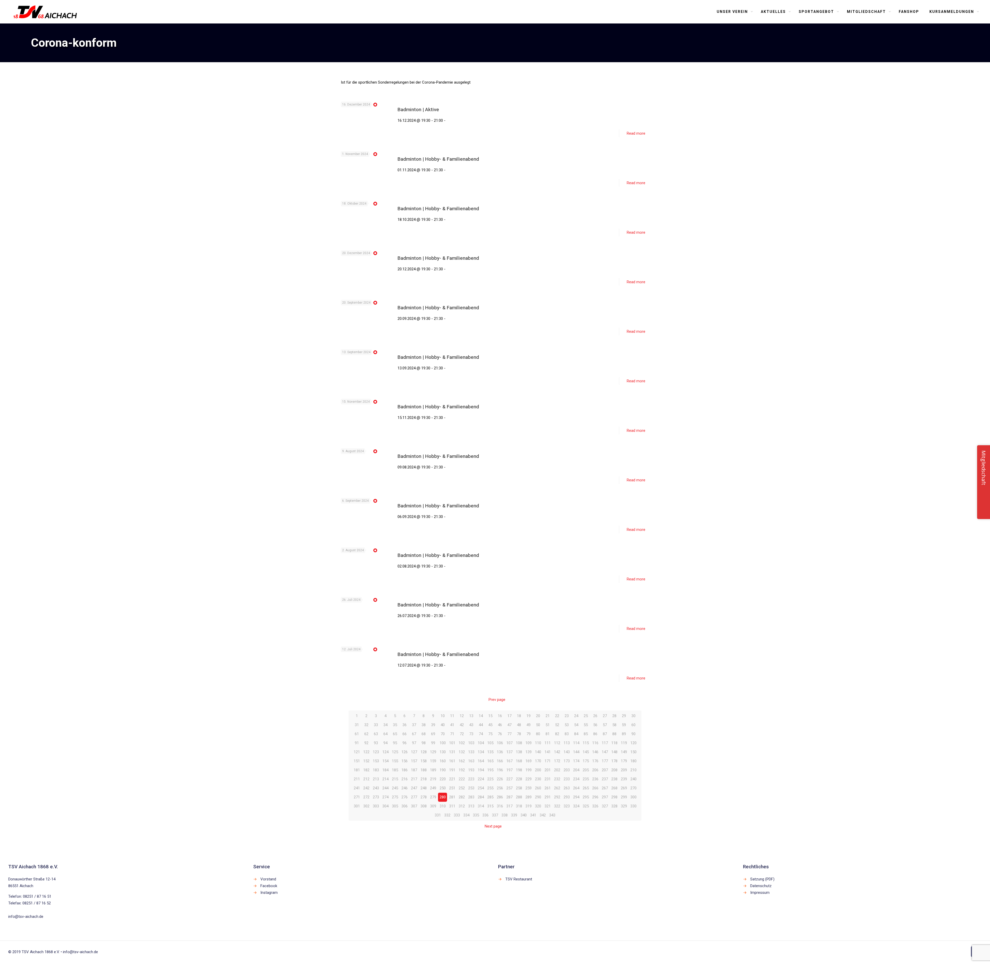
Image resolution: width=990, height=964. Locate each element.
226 (500, 779)
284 (481, 797)
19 (528, 716)
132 (462, 752)
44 (481, 725)
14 (481, 716)
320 (538, 806)
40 (443, 725)
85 (586, 734)
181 (357, 770)
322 (557, 806)
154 (385, 761)
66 (404, 734)
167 (509, 761)
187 (414, 770)
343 (552, 815)
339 (514, 815)
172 (557, 761)
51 (548, 725)
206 (595, 770)
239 (624, 779)
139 (528, 752)
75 (490, 734)
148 (614, 752)
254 (481, 788)
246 (404, 788)
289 (528, 797)
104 (481, 743)
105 (490, 743)
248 (423, 788)
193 (471, 770)
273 (376, 797)
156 (404, 761)
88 (614, 734)
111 (547, 743)
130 (443, 752)
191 (452, 770)
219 (433, 779)
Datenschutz (761, 886)
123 (376, 752)
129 (433, 752)
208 (614, 770)
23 (567, 716)
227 (509, 779)
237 (605, 779)
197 (509, 770)
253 (471, 788)
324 (576, 806)
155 (395, 761)
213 (376, 779)
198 (519, 770)
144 (576, 752)
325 (586, 806)
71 (452, 734)
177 (605, 761)
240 (633, 779)
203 (567, 770)
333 (457, 815)
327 (605, 806)
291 (547, 797)
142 (557, 752)
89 (624, 734)
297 (605, 797)
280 (443, 797)
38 (424, 725)
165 (490, 761)
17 (509, 716)
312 (462, 806)
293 (567, 797)
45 (490, 725)
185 (395, 770)
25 (586, 716)
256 (500, 788)
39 (433, 725)
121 (357, 752)
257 (509, 788)
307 (414, 806)
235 (586, 779)
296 (595, 797)
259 (528, 788)
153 (376, 761)
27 (605, 716)
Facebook (268, 886)
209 (624, 770)
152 (366, 761)
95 (395, 743)
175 (586, 761)
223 (471, 779)
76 (500, 734)
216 (404, 779)
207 (605, 770)
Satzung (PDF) (762, 879)
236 (595, 779)
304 (385, 806)
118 (614, 743)
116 (595, 743)
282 (462, 797)
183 (376, 770)
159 (433, 761)
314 (481, 806)
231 (547, 779)
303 (376, 806)
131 (452, 752)
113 (567, 743)
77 (509, 734)
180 (633, 761)
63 (376, 734)
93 (376, 743)
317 (509, 806)
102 (462, 743)
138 (519, 752)
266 (595, 788)
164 (481, 761)
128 (423, 752)
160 (443, 761)
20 (538, 716)
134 (481, 752)
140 (538, 752)
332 (447, 815)
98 (424, 743)
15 (490, 716)
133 (471, 752)
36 (404, 725)
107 (509, 743)
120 (633, 743)
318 (519, 806)
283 (471, 797)
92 (366, 743)
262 (557, 788)
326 (595, 806)
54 (576, 725)
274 (385, 797)
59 (624, 725)
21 (548, 716)
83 (567, 734)
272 (366, 797)
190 (443, 770)
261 (547, 788)
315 (490, 806)
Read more (636, 133)
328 (614, 806)
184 (385, 770)
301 (357, 806)
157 (414, 761)
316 (500, 806)
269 (624, 788)
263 (567, 788)
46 (500, 725)
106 (500, 743)
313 (471, 806)
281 (452, 797)
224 (481, 779)
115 (586, 743)
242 (366, 788)
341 (533, 815)
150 (633, 752)
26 (595, 716)
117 (605, 743)
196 (500, 770)
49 (528, 725)
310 (443, 806)
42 (462, 725)
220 (443, 779)
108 (519, 743)
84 (576, 734)
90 (633, 734)
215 (395, 779)
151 (357, 761)
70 (443, 734)
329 (624, 806)
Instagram (269, 892)
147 (605, 752)
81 (548, 734)
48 (519, 725)
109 (528, 743)
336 (485, 815)
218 (423, 779)
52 (557, 725)
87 (605, 734)
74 (481, 734)
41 (452, 725)
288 (519, 797)
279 (433, 797)
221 (452, 779)
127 (414, 752)
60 (633, 725)
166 (500, 761)
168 (519, 761)
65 (395, 734)
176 (595, 761)
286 (500, 797)
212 (366, 779)
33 (376, 725)
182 (366, 770)
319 (528, 806)
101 (452, 743)
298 (614, 797)
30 (633, 716)
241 (357, 788)
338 (504, 815)
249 (433, 788)
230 (538, 779)
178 (614, 761)
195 (490, 770)
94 (385, 743)
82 (557, 734)
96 (404, 743)
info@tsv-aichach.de (25, 916)
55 (586, 725)
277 (414, 797)
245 (395, 788)
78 (519, 734)
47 (509, 725)
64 (385, 734)
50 (538, 725)
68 (424, 734)
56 (595, 725)
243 (376, 788)
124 (385, 752)
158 (423, 761)
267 (605, 788)
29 (624, 716)
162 (462, 761)
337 (495, 815)
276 (404, 797)
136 (500, 752)
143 (567, 752)
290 (538, 797)
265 (586, 788)
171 (547, 761)
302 (366, 806)
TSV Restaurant (518, 879)
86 (595, 734)
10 (443, 716)
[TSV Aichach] (45, 11)
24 (576, 716)
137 (509, 752)
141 (547, 752)
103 (471, 743)
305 (395, 806)
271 (357, 797)
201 (547, 770)
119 (624, 743)
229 (528, 779)
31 (357, 725)
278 (423, 797)
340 (524, 815)
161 (452, 761)
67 (414, 734)
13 (471, 716)
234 (576, 779)
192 (462, 770)
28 (614, 716)
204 (576, 770)
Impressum (760, 892)
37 (414, 725)
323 (567, 806)
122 (366, 752)
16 (500, 716)
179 (624, 761)
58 (614, 725)
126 (404, 752)
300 (633, 797)
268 (614, 788)
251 (452, 788)
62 (366, 734)
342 (543, 815)
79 (528, 734)
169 (528, 761)
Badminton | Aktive (418, 109)
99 (433, 743)
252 (462, 788)
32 (366, 725)
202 (557, 770)
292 (557, 797)
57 (605, 725)
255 (490, 788)
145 (586, 752)
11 (452, 716)
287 (509, 797)
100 (443, 743)
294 (576, 797)
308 (423, 806)
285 (490, 797)
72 (462, 734)
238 (614, 779)
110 (538, 743)
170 (538, 761)
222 (462, 779)
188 (423, 770)
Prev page (497, 699)
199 (528, 770)
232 (557, 779)
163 (471, 761)
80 (538, 734)
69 (433, 734)
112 (557, 743)
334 (466, 815)
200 (538, 770)
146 (595, 752)
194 (481, 770)
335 (476, 815)
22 (557, 716)
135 (490, 752)
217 (414, 779)
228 (519, 779)
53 (567, 725)
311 (452, 806)
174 (576, 761)
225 (490, 779)
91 (357, 743)
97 (414, 743)
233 (567, 779)
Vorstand (268, 879)
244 (385, 788)
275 (395, 797)
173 (567, 761)
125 (395, 752)
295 (586, 797)
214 (385, 779)
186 (404, 770)
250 (443, 788)
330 (633, 806)
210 (633, 770)
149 (624, 752)
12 (462, 716)
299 (624, 797)
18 (519, 716)
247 (414, 788)
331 (438, 815)
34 (385, 725)
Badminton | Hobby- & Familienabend (438, 159)
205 (586, 770)
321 (547, 806)
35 (395, 725)
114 (576, 743)
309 (433, 806)
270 (633, 788)
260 (538, 788)
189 (433, 770)
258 (519, 788)
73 (471, 734)
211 (357, 779)
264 (576, 788)
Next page (493, 826)
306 (404, 806)
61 (357, 734)
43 (471, 725)
